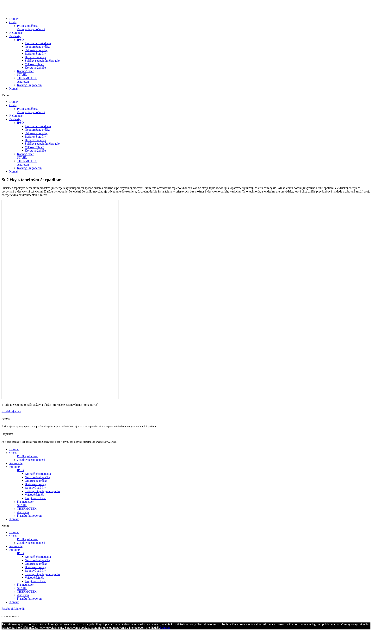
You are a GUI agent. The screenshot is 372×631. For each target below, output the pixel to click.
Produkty (15, 36)
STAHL (22, 74)
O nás (12, 22)
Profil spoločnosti (27, 25)
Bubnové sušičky (35, 57)
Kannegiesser (25, 71)
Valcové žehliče (34, 64)
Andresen (23, 81)
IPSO (20, 39)
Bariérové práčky (35, 53)
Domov (14, 18)
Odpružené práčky (36, 50)
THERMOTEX (27, 78)
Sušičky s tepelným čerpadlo (42, 60)
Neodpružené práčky (37, 46)
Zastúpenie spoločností (31, 29)
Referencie (15, 32)
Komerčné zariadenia (38, 43)
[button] (11, 411)
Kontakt (14, 88)
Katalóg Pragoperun (29, 85)
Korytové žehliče (35, 67)
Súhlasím (165, 627)
